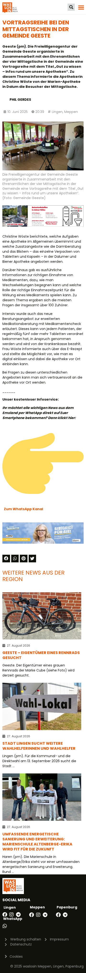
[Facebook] (4, 914)
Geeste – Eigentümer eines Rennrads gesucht (41, 655)
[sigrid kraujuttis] (43, 542)
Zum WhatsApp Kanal (23, 509)
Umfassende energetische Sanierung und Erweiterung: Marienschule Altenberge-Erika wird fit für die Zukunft (37, 841)
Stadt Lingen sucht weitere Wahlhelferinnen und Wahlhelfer (38, 746)
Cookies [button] (16, 956)
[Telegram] (18, 914)
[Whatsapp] (4, 926)
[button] (71, 7)
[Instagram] (11, 914)
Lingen (57, 111)
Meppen (71, 111)
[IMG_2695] (43, 225)
